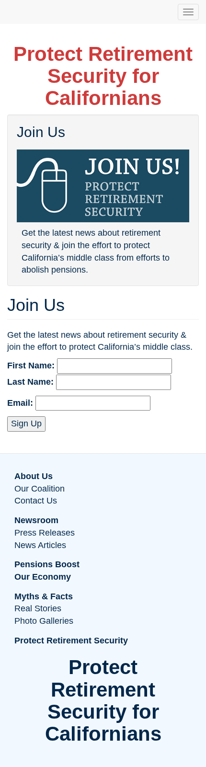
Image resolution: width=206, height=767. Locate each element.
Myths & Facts (43, 596)
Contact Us (35, 500)
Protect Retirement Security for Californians (103, 76)
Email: (20, 403)
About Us (33, 476)
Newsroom (36, 520)
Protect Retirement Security (71, 640)
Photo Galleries (43, 621)
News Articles (40, 545)
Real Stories (37, 608)
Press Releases (44, 533)
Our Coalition (39, 488)
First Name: (31, 365)
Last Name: (30, 382)
